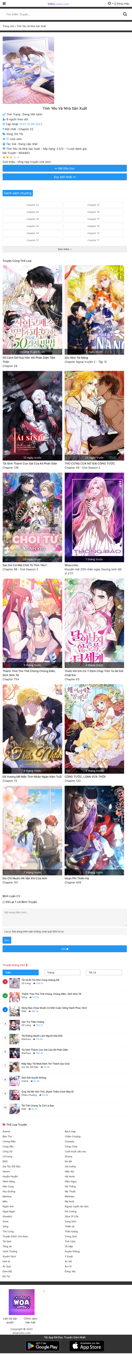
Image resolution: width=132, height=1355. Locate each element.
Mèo (5, 1201)
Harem (6, 1171)
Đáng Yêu (70, 1271)
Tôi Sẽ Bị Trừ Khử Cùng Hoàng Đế (40, 979)
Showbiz (7, 1216)
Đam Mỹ (7, 1271)
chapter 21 (93, 204)
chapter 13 (93, 233)
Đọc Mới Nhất (63, 177)
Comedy (69, 1141)
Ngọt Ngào (9, 1211)
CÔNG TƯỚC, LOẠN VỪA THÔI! (85, 776)
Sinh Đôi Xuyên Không (33, 1077)
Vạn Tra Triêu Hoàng (32, 1021)
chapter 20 (32, 211)
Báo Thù (7, 1136)
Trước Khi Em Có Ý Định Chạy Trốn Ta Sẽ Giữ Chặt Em (94, 673)
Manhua (7, 1196)
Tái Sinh (7, 1241)
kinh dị (6, 1261)
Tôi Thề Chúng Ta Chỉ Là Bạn (37, 1105)
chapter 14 (32, 233)
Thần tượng (71, 1231)
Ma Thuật (70, 1191)
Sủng (9, 134)
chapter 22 (26, 129)
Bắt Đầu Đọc (66, 168)
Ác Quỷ (7, 1266)
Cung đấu (8, 1146)
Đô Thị (18, 134)
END (23, 1011)
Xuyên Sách (9, 1256)
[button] (110, 3)
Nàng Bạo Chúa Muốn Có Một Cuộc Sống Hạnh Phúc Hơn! (54, 1007)
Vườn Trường (10, 1251)
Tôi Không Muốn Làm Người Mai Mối (41, 1035)
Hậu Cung (8, 1186)
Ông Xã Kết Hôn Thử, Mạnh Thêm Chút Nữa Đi (47, 1091)
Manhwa (26, 1039)
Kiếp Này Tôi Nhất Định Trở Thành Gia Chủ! (45, 1063)
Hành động (9, 1181)
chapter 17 (93, 219)
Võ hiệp (69, 1246)
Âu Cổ (68, 1266)
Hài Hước (70, 1176)
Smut (5, 1221)
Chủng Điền (9, 1141)
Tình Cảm (70, 1241)
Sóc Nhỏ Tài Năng (76, 357)
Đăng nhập (122, 3)
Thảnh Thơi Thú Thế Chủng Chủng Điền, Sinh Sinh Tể (29, 673)
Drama (24, 1081)
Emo (6, 940)
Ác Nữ (68, 1261)
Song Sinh (70, 1221)
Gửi (63, 948)
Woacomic (71, 565)
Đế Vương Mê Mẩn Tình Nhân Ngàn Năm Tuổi (32, 776)
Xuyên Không (72, 1251)
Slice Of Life (71, 1216)
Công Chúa (71, 1146)
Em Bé (68, 1161)
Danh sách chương (17, 193)
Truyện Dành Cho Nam (15, 1236)
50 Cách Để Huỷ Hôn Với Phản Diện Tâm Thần (29, 359)
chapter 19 (93, 211)
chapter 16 (32, 226)
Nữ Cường (70, 1211)
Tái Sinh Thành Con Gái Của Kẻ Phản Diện (30, 463)
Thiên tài (69, 1226)
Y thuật (69, 1256)
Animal (6, 1131)
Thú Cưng (8, 1231)
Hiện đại (69, 1171)
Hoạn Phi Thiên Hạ (77, 878)
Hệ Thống (70, 1186)
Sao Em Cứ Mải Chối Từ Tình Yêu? (25, 565)
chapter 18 (32, 219)
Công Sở (7, 1151)
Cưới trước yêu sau (75, 1151)
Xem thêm (64, 249)
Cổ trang (26, 983)
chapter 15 (93, 226)
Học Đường (9, 1191)
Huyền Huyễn (10, 1176)
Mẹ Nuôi (69, 1201)
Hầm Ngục (71, 1181)
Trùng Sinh (71, 1236)
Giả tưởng (70, 1166)
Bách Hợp (70, 1131)
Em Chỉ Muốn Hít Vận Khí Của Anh (25, 878)
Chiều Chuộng (29, 1095)
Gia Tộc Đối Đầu (29, 1067)
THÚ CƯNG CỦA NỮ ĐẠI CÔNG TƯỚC (90, 463)
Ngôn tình (8, 1206)
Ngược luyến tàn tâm (77, 1206)
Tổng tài (7, 1246)
